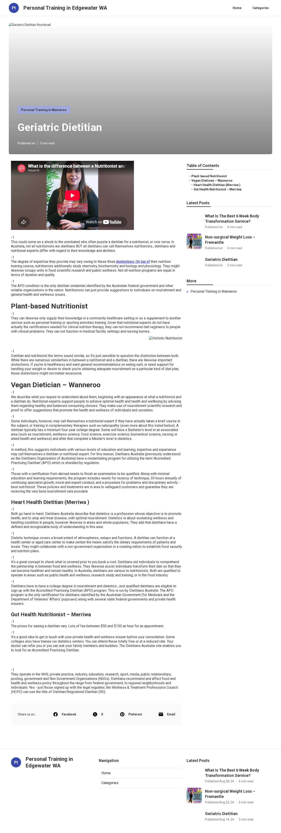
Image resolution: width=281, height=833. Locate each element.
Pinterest (135, 714)
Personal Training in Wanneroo (44, 110)
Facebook (69, 714)
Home (237, 8)
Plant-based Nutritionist (209, 176)
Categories (260, 8)
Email (171, 714)
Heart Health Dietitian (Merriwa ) (217, 185)
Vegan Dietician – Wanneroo (211, 180)
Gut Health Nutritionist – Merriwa (217, 189)
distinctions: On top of (133, 262)
